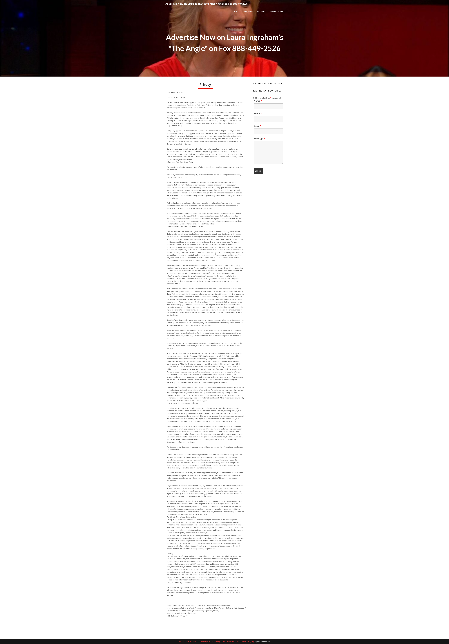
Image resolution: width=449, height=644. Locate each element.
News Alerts (248, 11)
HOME (236, 11)
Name (258, 100)
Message (259, 138)
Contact (260, 11)
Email (257, 126)
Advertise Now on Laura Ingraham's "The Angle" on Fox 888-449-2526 (206, 3)
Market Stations (277, 11)
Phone (258, 113)
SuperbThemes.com (262, 641)
